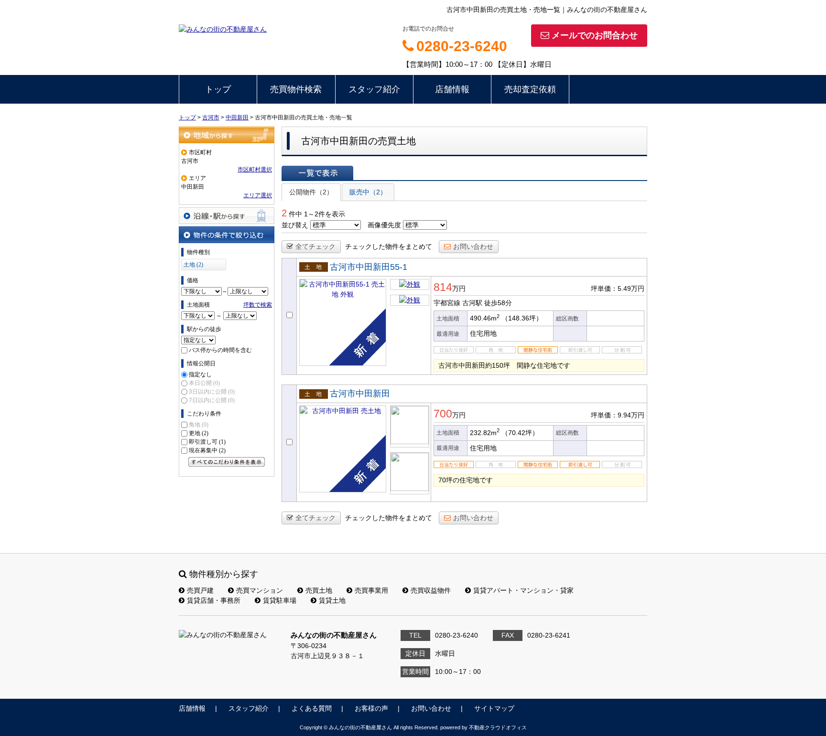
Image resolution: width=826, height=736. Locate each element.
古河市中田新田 (360, 393)
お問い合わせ (473, 246)
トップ (218, 89)
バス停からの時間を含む (220, 350)
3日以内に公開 (212, 391)
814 (443, 287)
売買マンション (259, 590)
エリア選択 (257, 195)
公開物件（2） (311, 192)
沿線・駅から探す (226, 215)
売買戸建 (200, 590)
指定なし (200, 374)
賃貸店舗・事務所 (213, 600)
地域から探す (226, 135)
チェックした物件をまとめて (388, 246)
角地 (198, 424)
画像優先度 (384, 225)
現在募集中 (207, 450)
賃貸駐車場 (279, 600)
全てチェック (315, 246)
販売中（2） (368, 192)
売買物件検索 (296, 89)
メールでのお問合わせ (595, 35)
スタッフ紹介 (374, 89)
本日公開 (204, 383)
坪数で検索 (257, 304)
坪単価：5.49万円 (617, 288)
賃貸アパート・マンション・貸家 (523, 590)
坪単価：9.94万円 (617, 415)
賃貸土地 (332, 600)
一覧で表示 (317, 173)
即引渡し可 (207, 441)
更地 (198, 433)
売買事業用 (371, 590)
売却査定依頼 (530, 89)
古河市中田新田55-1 (368, 267)
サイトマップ (494, 708)
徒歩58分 (498, 303)
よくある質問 (312, 708)
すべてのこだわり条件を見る (226, 462)
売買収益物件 (431, 590)
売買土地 (318, 590)
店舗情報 (452, 89)
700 (443, 413)
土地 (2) (193, 264)
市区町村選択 (255, 169)
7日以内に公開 (212, 400)
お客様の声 (371, 708)
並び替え (295, 225)
